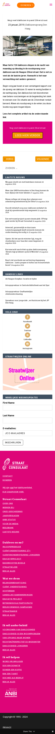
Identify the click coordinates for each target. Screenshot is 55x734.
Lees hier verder (27, 135)
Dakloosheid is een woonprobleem (21, 633)
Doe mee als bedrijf (13, 678)
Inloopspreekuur (12, 546)
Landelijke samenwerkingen (18, 595)
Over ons (8, 503)
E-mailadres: (9, 428)
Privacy (7, 727)
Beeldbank (8, 527)
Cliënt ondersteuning (15, 586)
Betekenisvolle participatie (18, 603)
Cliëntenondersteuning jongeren (21, 555)
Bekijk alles (9, 571)
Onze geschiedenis (13, 511)
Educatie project (12, 599)
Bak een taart (10, 673)
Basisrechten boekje (14, 563)
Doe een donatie (11, 665)
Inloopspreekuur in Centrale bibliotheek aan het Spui (27, 285)
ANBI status (9, 519)
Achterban (9, 591)
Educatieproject (12, 559)
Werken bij (8, 507)
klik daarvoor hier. (13, 492)
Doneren (26, 5)
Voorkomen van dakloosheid (19, 629)
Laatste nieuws (11, 532)
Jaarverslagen (11, 515)
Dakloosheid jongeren (15, 645)
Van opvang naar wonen (16, 637)
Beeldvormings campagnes (17, 607)
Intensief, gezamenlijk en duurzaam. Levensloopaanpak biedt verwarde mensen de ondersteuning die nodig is (24, 229)
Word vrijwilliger (13, 661)
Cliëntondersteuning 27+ (17, 550)
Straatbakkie (10, 611)
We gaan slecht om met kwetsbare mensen (23, 182)
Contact (8, 476)
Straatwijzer (10, 567)
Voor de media (10, 523)
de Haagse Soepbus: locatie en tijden (21, 279)
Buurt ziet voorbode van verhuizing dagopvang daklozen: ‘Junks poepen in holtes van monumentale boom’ (27, 262)
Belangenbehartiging (14, 582)
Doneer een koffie (12, 669)
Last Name (8, 415)
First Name (8, 402)
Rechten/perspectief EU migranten (21, 641)
